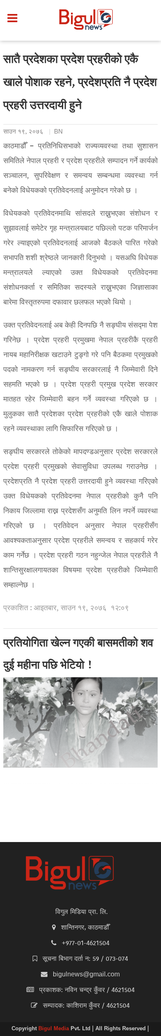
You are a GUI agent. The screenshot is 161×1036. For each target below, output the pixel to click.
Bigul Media (54, 1029)
